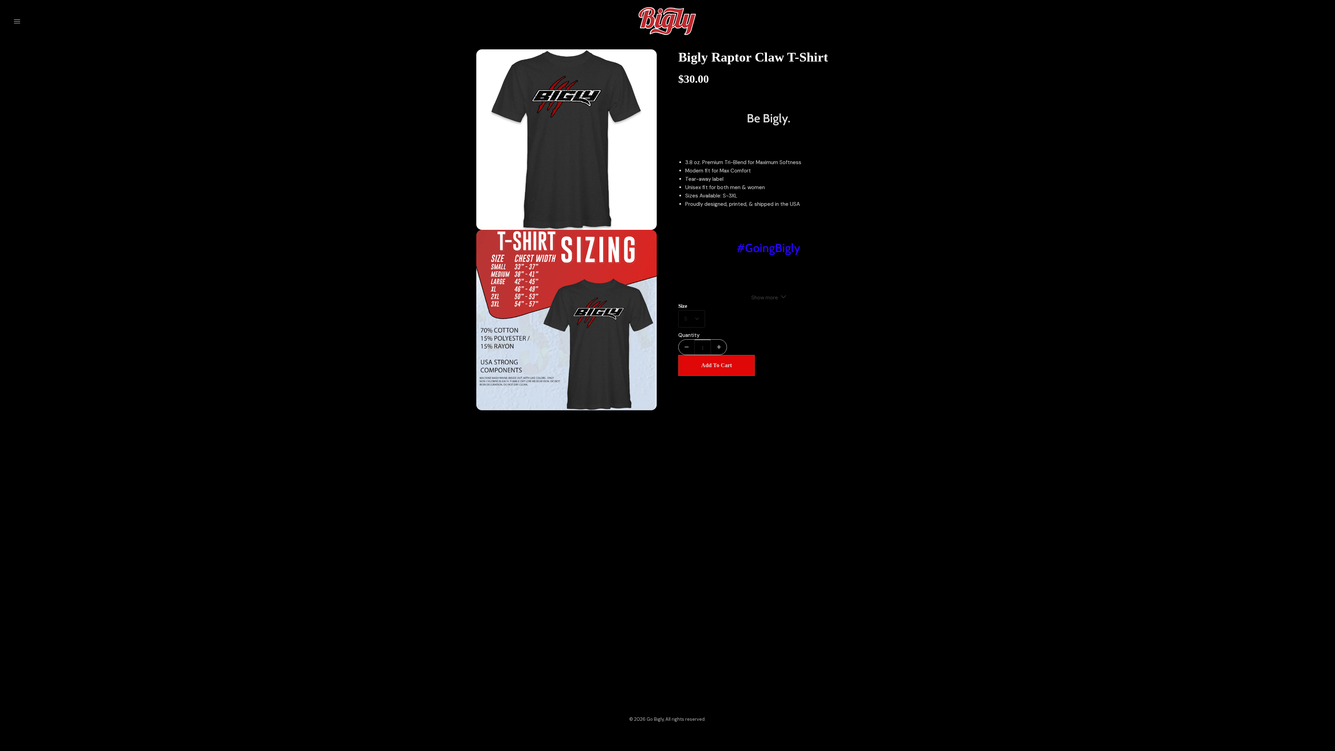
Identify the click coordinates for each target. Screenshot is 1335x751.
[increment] (719, 347)
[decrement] (686, 347)
